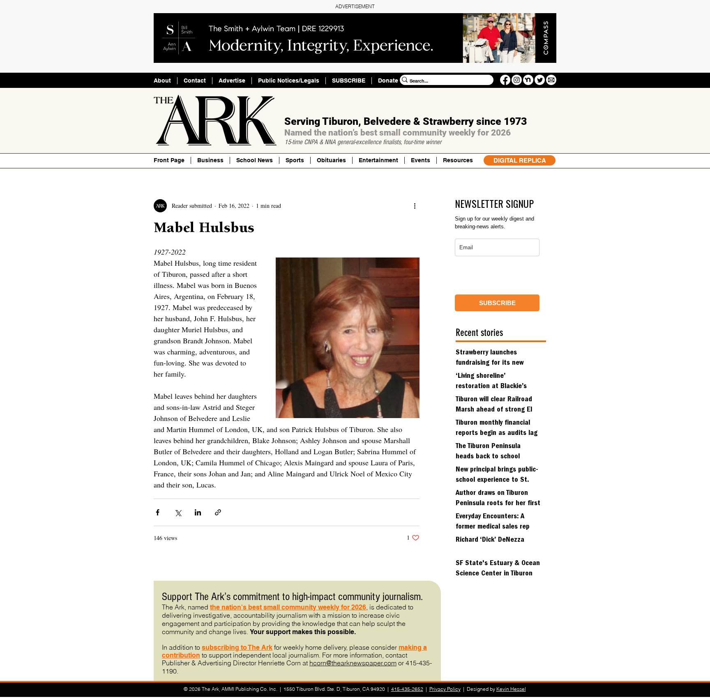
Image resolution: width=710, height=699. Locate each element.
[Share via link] (218, 512)
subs (209, 647)
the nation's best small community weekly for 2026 (288, 607)
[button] (457, 160)
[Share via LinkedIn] (198, 512)
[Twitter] (540, 80)
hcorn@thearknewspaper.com (352, 663)
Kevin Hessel (511, 689)
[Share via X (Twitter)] (178, 512)
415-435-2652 (407, 689)
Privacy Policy (445, 689)
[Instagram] (517, 80)
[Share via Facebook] (157, 512)
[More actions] (415, 206)
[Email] (551, 80)
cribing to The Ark (244, 647)
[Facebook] (505, 80)
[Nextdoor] (528, 80)
